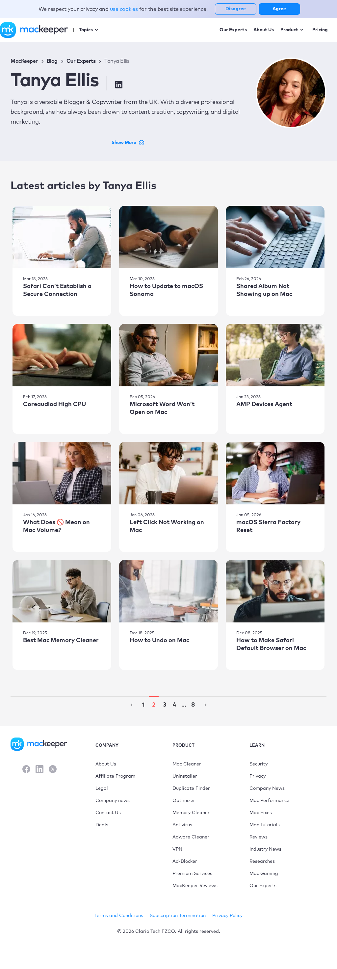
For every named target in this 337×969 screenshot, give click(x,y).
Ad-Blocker (184, 861)
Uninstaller (184, 776)
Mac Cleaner (186, 764)
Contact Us (108, 813)
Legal (101, 788)
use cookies (124, 9)
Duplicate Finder (191, 788)
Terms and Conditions (118, 915)
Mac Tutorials (264, 825)
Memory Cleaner (191, 813)
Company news (112, 800)
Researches (262, 861)
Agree (279, 9)
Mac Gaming (263, 873)
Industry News (265, 849)
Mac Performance (269, 800)
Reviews (258, 837)
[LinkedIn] (39, 770)
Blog (52, 61)
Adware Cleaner (190, 837)
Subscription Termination (178, 915)
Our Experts (81, 61)
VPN (177, 849)
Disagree (235, 9)
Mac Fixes (260, 813)
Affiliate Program (115, 776)
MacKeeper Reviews (195, 886)
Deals (101, 825)
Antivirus (182, 825)
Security (258, 764)
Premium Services (192, 873)
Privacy (257, 776)
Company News (267, 788)
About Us (105, 764)
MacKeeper (24, 61)
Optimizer (183, 800)
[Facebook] (26, 770)
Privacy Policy (227, 915)
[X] (53, 770)
